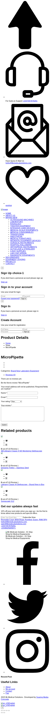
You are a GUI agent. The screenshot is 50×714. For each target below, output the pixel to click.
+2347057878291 (30, 101)
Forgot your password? (10, 298)
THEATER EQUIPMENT (20, 226)
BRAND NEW (11, 218)
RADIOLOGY (15, 224)
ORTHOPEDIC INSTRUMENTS (23, 247)
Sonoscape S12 (7, 501)
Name (4, 393)
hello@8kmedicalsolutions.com (18, 163)
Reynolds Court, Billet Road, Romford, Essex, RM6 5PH (24, 520)
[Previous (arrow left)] (2, 712)
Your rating (6, 401)
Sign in (23, 298)
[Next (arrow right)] (4, 712)
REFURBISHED (12, 257)
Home (8, 343)
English (12, 703)
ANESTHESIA (16, 236)
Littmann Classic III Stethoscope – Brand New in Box (22, 485)
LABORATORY (16, 222)
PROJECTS (11, 262)
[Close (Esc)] (2, 710)
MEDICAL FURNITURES (20, 239)
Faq (7, 693)
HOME (8, 213)
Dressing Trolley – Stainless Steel (15, 468)
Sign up (4, 282)
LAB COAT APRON (18, 253)
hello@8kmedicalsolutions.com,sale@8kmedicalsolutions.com (14, 523)
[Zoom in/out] (9, 710)
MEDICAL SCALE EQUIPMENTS (24, 230)
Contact (9, 691)
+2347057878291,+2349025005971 (8, 527)
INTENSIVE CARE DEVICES (22, 228)
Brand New (15, 371)
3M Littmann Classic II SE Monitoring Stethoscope (21, 451)
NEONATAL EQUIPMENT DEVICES (25, 241)
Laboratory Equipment (30, 371)
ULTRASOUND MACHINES (22, 220)
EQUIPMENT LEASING (15, 260)
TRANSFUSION (17, 234)
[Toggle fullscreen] (6, 710)
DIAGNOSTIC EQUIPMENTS (22, 255)
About (8, 687)
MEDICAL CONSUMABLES (21, 232)
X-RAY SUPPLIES (18, 251)
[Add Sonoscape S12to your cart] (7, 491)
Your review (6, 405)
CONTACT (10, 264)
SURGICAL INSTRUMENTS (22, 243)
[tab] (27, 375)
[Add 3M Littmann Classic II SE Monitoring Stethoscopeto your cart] (7, 441)
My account (10, 689)
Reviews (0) (10, 375)
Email (4, 397)
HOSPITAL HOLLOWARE (21, 245)
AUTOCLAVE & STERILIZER (22, 249)
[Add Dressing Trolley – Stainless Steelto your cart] (7, 458)
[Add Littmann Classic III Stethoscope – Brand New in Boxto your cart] (7, 474)
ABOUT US (10, 216)
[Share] (4, 710)
